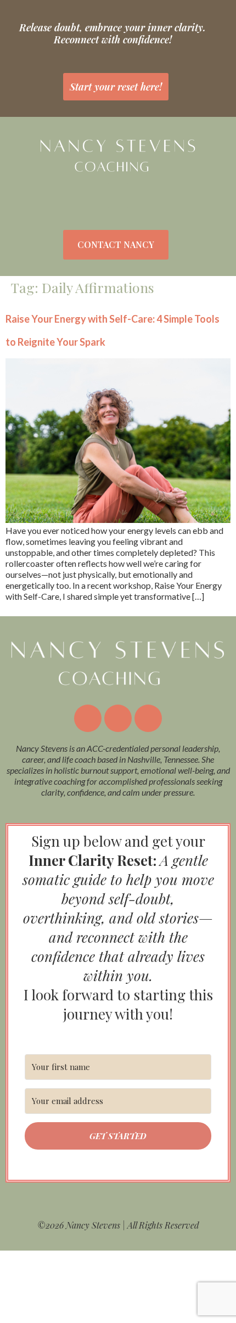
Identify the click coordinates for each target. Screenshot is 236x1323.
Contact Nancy (115, 244)
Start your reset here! (116, 86)
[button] (118, 195)
